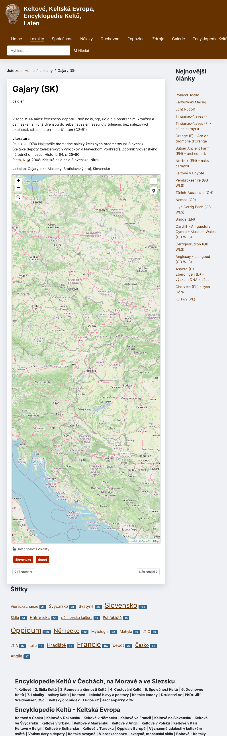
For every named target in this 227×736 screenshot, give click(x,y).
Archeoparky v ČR (118, 700)
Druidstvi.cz (171, 695)
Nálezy (86, 38)
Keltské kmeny (145, 695)
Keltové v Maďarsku (91, 723)
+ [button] (18, 181)
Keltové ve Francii (135, 718)
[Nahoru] (219, 727)
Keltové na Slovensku (172, 718)
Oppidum (26, 630)
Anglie (16, 655)
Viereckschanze (24, 606)
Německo (67, 630)
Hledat (83, 50)
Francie (89, 644)
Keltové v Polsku (156, 723)
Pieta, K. (19, 160)
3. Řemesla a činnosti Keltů (83, 689)
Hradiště (56, 645)
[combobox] (38, 50)
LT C (146, 631)
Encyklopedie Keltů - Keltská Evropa (67, 709)
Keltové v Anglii (125, 723)
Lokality (37, 38)
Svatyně (86, 606)
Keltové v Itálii (185, 723)
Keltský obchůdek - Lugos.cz (74, 700)
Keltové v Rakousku (63, 718)
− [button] (18, 187)
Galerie (178, 38)
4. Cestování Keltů (125, 689)
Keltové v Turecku (98, 728)
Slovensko (23, 559)
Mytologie (100, 631)
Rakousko (40, 617)
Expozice (136, 38)
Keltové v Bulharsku (62, 728)
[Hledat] (18, 197)
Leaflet (133, 541)
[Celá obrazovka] (153, 181)
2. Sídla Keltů (46, 689)
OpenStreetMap (150, 541)
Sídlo (15, 618)
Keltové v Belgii (28, 728)
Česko (142, 645)
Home (16, 38)
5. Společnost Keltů (161, 689)
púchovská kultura (76, 618)
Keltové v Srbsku (55, 723)
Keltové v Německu (100, 718)
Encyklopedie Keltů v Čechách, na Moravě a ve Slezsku (95, 681)
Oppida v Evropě (131, 728)
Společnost (62, 38)
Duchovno (110, 38)
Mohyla (126, 631)
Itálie (33, 645)
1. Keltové (23, 689)
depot (42, 559)
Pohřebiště (112, 618)
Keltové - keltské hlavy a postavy (100, 695)
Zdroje (158, 38)
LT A (14, 645)
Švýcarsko (58, 606)
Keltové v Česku (29, 718)
